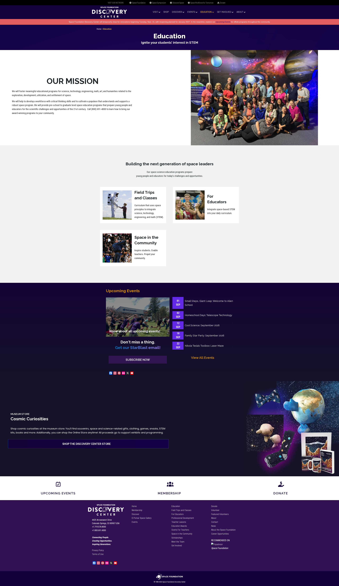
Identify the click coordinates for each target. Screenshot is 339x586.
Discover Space (178, 3)
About (240, 12)
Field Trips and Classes (181, 510)
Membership (169, 493)
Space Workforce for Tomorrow (201, 3)
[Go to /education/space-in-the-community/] (133, 248)
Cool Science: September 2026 (202, 325)
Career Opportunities (220, 534)
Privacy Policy (98, 550)
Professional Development (182, 518)
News (213, 526)
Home (99, 29)
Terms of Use (98, 554)
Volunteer (215, 510)
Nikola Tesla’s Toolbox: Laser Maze (204, 345)
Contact (214, 522)
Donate (222, 3)
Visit (155, 12)
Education (206, 12)
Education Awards (179, 526)
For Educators (177, 514)
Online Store (80, 432)
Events (191, 12)
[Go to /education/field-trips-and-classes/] (133, 205)
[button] (138, 360)
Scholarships (177, 538)
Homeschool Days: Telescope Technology (208, 315)
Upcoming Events (223, 22)
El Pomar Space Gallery (141, 518)
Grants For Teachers (180, 530)
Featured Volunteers (220, 514)
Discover (177, 12)
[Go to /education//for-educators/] (206, 205)
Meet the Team (177, 541)
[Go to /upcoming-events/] (138, 317)
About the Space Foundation (223, 530)
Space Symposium (159, 3)
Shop (166, 12)
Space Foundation (139, 3)
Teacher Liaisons (178, 522)
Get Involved (224, 12)
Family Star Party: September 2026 (204, 335)
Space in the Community (181, 534)
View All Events (202, 358)
